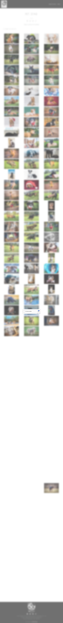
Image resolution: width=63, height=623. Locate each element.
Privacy (37, 313)
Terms (39, 313)
